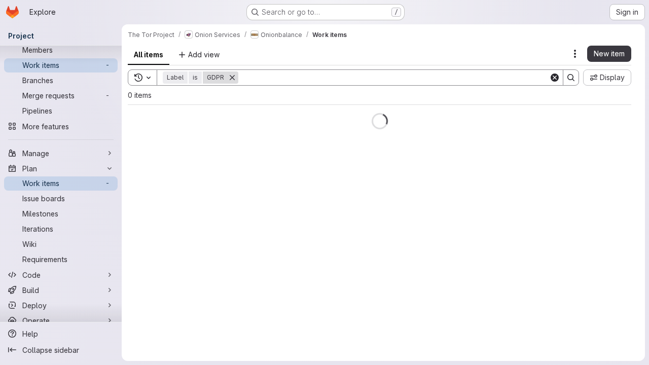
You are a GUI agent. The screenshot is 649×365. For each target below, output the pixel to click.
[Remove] (238, 77)
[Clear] (555, 77)
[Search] (571, 77)
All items (148, 54)
